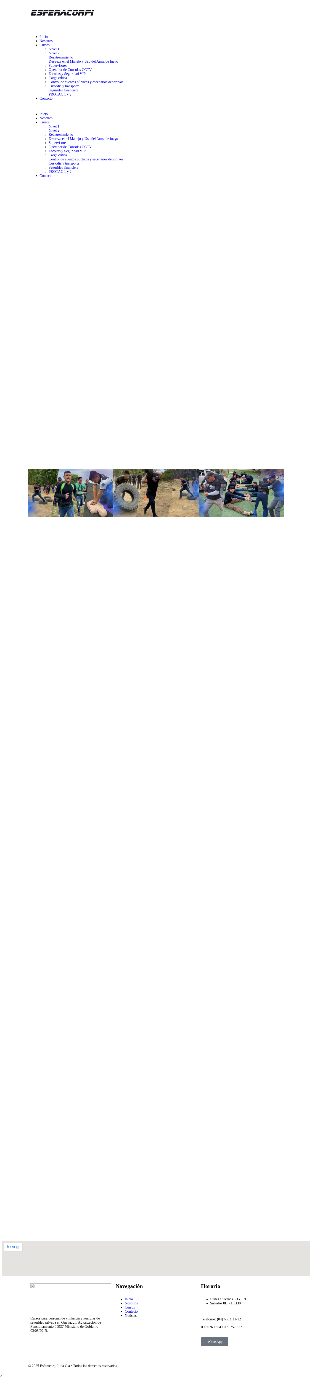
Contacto (46, 98)
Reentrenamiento (61, 57)
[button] (92, 106)
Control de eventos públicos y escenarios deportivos (86, 82)
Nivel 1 (54, 49)
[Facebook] (164, 37)
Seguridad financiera (63, 90)
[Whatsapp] (201, 37)
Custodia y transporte (64, 86)
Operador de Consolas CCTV (70, 70)
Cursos (45, 45)
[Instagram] (176, 37)
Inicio (44, 37)
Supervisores (58, 65)
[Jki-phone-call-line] (188, 37)
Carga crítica (58, 78)
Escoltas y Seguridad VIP (67, 74)
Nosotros (46, 41)
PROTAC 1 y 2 (60, 94)
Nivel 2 (54, 53)
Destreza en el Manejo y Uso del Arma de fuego (83, 61)
